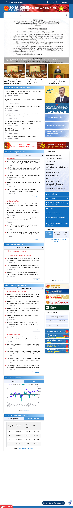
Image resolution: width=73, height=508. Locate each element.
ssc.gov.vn (26, 410)
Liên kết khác (53, 325)
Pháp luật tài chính (53, 181)
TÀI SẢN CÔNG (50, 161)
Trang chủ (10, 15)
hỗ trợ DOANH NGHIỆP (23, 288)
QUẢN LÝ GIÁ (50, 164)
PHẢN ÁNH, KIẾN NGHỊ (23, 248)
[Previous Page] (6, 41)
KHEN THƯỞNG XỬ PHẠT (23, 155)
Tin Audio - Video (24, 88)
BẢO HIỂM (49, 170)
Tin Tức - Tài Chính (11, 88)
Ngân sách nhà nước (53, 155)
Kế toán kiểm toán (52, 173)
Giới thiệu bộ (19, 15)
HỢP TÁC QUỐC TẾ (52, 175)
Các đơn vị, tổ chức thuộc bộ (58, 321)
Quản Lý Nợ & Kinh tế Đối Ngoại (57, 167)
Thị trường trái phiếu (54, 158)
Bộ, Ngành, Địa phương (57, 317)
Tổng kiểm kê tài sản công (55, 188)
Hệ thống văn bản (54, 15)
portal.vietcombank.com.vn (25, 448)
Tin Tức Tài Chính (40, 15)
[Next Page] (66, 41)
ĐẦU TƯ (48, 178)
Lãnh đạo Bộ (30, 15)
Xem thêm (36, 196)
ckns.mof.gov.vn (59, 280)
